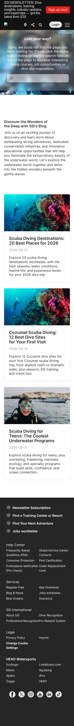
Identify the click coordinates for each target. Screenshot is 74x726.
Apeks (10, 675)
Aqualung (45, 670)
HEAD (43, 681)
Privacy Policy (15, 637)
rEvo (42, 675)
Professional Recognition (22, 620)
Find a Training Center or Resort (37, 515)
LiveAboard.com (50, 664)
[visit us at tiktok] (60, 694)
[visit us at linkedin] (51, 694)
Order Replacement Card (52, 568)
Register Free (15, 587)
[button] (58, 9)
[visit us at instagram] (32, 694)
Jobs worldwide (25, 531)
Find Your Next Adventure (33, 523)
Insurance (45, 598)
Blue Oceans (14, 598)
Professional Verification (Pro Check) (22, 568)
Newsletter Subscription (32, 508)
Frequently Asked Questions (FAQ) (18, 553)
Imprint (44, 637)
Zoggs (10, 681)
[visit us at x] (23, 694)
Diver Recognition (51, 615)
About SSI (13, 615)
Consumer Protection (20, 560)
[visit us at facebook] (13, 694)
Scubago (12, 664)
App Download (49, 587)
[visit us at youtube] (41, 694)
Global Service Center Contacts (53, 553)
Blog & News (14, 593)
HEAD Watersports (21, 659)
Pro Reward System (52, 620)
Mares (10, 670)
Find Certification (50, 560)
